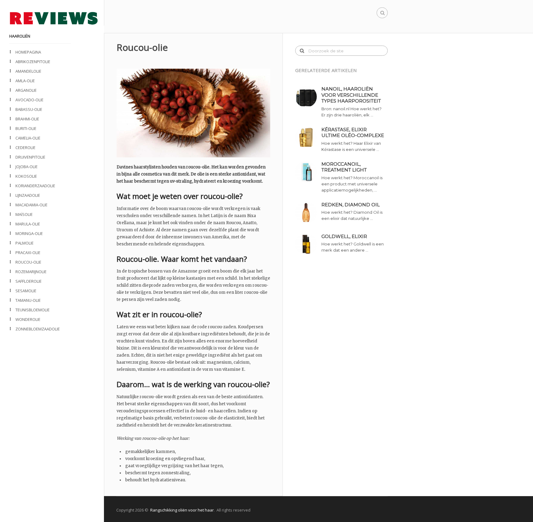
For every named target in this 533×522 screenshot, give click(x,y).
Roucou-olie (28, 262)
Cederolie (25, 147)
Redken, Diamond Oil (350, 205)
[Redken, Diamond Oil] (308, 212)
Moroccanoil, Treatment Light (344, 167)
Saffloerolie (28, 281)
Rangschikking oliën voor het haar (182, 510)
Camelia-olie (27, 138)
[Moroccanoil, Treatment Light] (308, 172)
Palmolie (24, 243)
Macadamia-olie (31, 205)
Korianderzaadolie (35, 185)
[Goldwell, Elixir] (308, 244)
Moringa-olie (29, 233)
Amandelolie (28, 71)
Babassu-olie (28, 109)
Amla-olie (25, 80)
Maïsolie (24, 214)
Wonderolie (27, 319)
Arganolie (26, 90)
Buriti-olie (25, 128)
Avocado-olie (29, 100)
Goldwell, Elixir (344, 236)
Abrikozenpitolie (32, 61)
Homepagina (28, 52)
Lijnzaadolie (27, 195)
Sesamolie (25, 290)
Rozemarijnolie (31, 271)
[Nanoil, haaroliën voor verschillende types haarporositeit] (308, 96)
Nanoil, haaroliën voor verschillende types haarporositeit (351, 95)
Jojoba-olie (26, 166)
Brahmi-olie (27, 119)
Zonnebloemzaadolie (37, 329)
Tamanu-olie (28, 300)
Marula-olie (27, 224)
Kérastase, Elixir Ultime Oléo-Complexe (352, 133)
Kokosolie (26, 176)
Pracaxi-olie (27, 252)
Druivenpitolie (30, 157)
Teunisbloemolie (32, 310)
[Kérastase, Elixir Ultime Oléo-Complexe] (308, 137)
